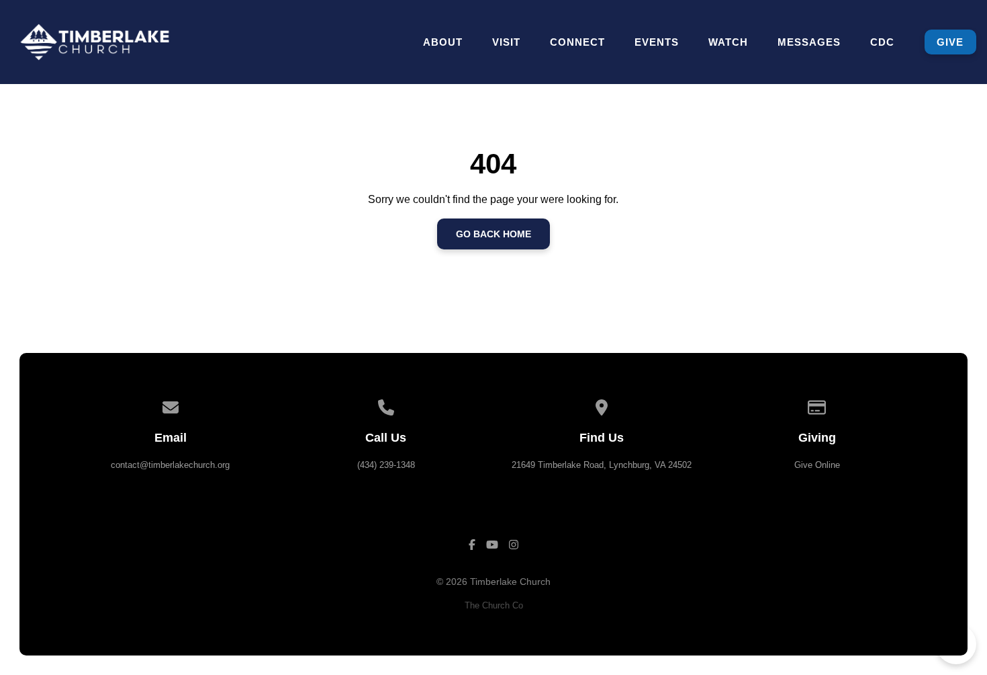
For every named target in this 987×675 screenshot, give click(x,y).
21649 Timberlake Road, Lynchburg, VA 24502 (602, 465)
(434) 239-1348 (386, 465)
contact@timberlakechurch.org (170, 465)
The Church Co (494, 605)
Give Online (817, 465)
